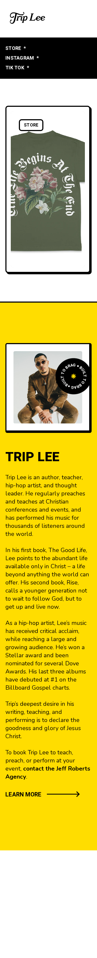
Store (31, 125)
